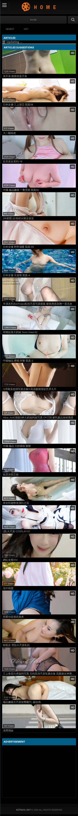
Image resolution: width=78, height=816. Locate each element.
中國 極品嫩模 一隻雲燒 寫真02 (21, 190)
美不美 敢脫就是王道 (15, 76)
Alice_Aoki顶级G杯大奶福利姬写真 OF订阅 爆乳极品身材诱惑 (38, 417)
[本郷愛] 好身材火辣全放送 (18, 218)
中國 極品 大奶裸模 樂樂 (17, 446)
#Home (33, 20)
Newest (10, 28)
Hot (26, 28)
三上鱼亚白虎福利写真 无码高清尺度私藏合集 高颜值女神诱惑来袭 (39, 673)
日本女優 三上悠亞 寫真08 (18, 104)
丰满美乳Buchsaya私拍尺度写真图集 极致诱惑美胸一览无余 (37, 303)
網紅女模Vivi (10, 560)
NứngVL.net (39, 6)
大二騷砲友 (9, 133)
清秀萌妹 (8, 730)
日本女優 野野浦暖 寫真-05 (18, 247)
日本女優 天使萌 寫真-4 (16, 275)
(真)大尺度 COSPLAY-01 (16, 531)
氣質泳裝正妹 (11, 474)
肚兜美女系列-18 (12, 161)
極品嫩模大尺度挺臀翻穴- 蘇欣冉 (22, 702)
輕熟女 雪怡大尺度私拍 (16, 645)
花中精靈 (8, 588)
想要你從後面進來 (13, 616)
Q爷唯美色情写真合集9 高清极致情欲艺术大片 (29, 389)
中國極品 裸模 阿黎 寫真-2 (18, 360)
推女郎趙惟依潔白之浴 (16, 503)
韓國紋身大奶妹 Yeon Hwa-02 (20, 332)
